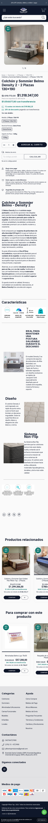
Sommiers (5, 703)
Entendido (42, 820)
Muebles (5, 716)
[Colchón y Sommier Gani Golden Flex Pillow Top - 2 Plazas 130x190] (24, 598)
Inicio (3, 75)
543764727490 (10, 740)
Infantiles (5, 720)
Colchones (5, 699)
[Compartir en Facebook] (9, 515)
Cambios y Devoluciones (35, 724)
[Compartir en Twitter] (14, 515)
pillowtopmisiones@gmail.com (16, 749)
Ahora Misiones (31, 707)
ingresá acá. (39, 808)
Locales (4, 724)
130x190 (29, 75)
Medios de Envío (32, 711)
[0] (43, 11)
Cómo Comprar (31, 699)
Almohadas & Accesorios (11, 707)
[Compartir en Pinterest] (19, 515)
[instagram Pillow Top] (4, 769)
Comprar (12, 597)
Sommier (11, 75)
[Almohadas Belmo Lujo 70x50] (24, 671)
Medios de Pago (32, 703)
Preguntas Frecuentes (34, 716)
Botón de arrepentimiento (10, 810)
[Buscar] (43, 17)
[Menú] (4, 10)
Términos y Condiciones (34, 720)
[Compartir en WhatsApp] (4, 514)
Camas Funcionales (9, 711)
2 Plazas (20, 75)
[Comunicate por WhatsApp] (44, 812)
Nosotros (29, 728)
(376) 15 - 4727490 (12, 744)
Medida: (10, 117)
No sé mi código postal (9, 161)
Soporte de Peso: (9, 134)
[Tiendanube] (9, 814)
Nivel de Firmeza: (11, 126)
